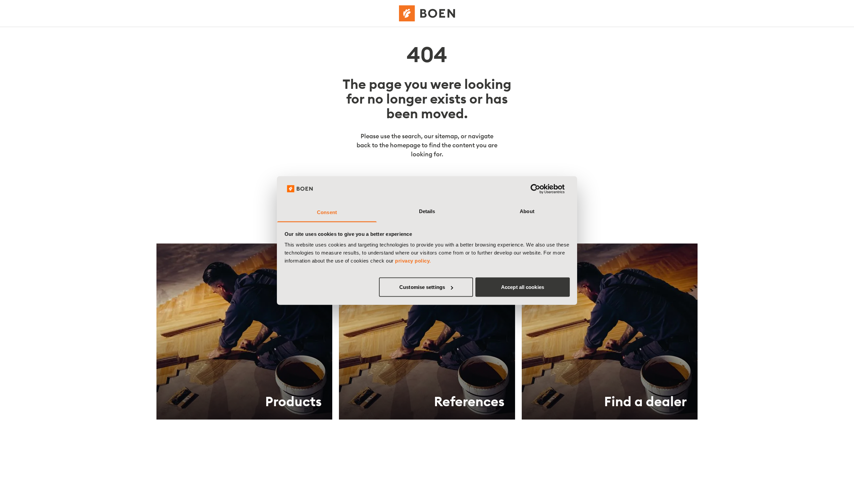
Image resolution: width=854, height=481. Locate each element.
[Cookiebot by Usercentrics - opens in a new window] (540, 189)
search (411, 136)
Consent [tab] (327, 212)
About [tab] (527, 211)
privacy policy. (413, 260)
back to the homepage (388, 145)
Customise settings (422, 287)
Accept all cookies (522, 287)
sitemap (446, 136)
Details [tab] (427, 211)
